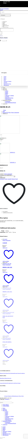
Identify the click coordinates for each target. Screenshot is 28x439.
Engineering (7, 101)
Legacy (6, 90)
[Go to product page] (9, 239)
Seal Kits (7, 96)
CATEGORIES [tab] (6, 405)
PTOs (6, 94)
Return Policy (8, 373)
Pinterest (13, 179)
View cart (2, 399)
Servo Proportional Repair (10, 102)
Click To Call (12, 383)
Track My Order (6, 1)
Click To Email (17, 383)
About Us (5, 88)
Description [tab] (5, 211)
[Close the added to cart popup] (9, 399)
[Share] (3, 437)
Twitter (5, 179)
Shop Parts (5, 89)
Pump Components (8, 173)
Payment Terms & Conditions (19, 373)
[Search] (1, 32)
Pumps (6, 92)
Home (4, 87)
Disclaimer (12, 373)
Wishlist (4, 3)
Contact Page (2, 383)
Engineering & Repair (7, 100)
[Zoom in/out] (0, 437)
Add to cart (3, 177)
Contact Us (5, 103)
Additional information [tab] (8, 212)
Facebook (2, 179)
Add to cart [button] (5, 247)
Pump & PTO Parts (9, 97)
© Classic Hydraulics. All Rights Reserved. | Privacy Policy (14, 396)
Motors (6, 93)
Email (16, 179)
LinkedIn (9, 179)
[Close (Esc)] (4, 437)
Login (10, 378)
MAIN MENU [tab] (6, 404)
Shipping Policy (3, 373)
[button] (1, 9)
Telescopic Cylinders (9, 95)
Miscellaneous (6, 85)
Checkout (7, 399)
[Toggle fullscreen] (1, 437)
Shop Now (7, 378)
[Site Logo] (4, 8)
